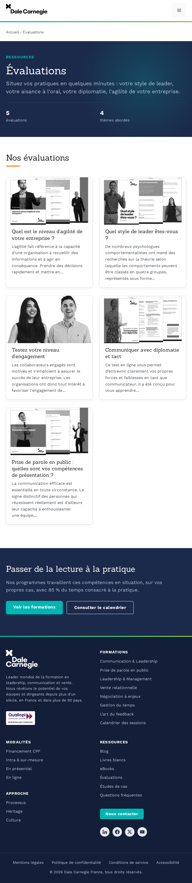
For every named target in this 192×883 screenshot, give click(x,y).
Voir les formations (34, 606)
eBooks (107, 768)
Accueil (12, 32)
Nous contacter (122, 813)
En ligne (14, 777)
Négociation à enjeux (120, 696)
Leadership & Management (126, 679)
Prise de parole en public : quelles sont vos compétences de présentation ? (47, 469)
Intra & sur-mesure (24, 760)
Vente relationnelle (118, 687)
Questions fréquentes (121, 795)
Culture (13, 820)
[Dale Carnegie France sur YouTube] (142, 832)
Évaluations (111, 777)
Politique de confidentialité (76, 862)
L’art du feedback (117, 714)
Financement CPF (23, 751)
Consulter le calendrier (100, 607)
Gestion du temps (117, 705)
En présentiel (19, 768)
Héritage (14, 811)
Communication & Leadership (129, 661)
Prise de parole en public (124, 670)
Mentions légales (28, 862)
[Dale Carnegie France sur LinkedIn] (105, 832)
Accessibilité (167, 862)
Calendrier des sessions (123, 722)
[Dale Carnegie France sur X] (129, 832)
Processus (16, 802)
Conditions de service (128, 862)
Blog (104, 751)
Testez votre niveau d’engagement (35, 353)
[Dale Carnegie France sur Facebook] (117, 832)
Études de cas (113, 786)
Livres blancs (113, 760)
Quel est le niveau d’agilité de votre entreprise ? (47, 234)
